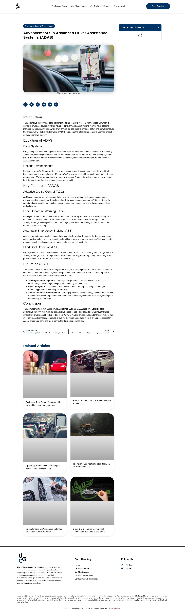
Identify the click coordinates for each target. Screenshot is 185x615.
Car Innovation (120, 6)
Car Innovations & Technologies (39, 26)
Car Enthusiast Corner (100, 6)
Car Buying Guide (59, 6)
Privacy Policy (114, 608)
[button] (25, 104)
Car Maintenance (79, 6)
